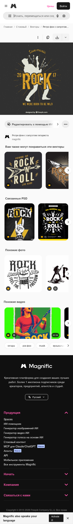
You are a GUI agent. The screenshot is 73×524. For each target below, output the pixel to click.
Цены (50, 6)
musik (42, 345)
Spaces (8, 419)
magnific (16, 139)
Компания (11, 484)
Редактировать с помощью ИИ (32, 124)
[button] (36, 397)
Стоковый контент (15, 442)
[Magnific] (36, 367)
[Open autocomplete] (8, 15)
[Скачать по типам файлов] (65, 37)
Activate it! (55, 518)
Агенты (12, 451)
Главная (8, 26)
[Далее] (57, 124)
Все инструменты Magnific (20, 464)
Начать (9, 474)
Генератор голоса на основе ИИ (23, 437)
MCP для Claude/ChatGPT (24, 446)
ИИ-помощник (12, 423)
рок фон (27, 345)
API (6, 455)
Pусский (36, 397)
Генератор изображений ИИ (21, 428)
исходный (25, 50)
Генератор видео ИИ (16, 433)
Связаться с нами (17, 495)
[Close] (68, 518)
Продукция (12, 412)
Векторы (34, 26)
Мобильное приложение (19, 460)
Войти (63, 6)
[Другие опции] (38, 37)
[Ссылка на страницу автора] (7, 137)
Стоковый (21, 26)
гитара (11, 345)
